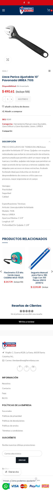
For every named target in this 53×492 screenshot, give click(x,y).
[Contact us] (5, 486)
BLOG (4, 398)
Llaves (32, 126)
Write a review (26, 321)
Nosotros (6, 383)
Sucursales (7, 411)
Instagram (28, 3)
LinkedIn (33, 368)
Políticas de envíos (10, 425)
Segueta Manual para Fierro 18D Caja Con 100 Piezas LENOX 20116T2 (39, 277)
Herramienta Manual (23, 124)
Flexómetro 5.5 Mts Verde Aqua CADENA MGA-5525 (13, 275)
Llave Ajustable (39, 124)
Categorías (7, 124)
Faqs (4, 393)
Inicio (4, 71)
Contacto (6, 388)
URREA (39, 126)
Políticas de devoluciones (13, 421)
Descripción (9, 141)
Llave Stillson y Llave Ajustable (15, 126)
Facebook (24, 3)
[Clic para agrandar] (7, 59)
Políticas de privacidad (12, 416)
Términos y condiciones (12, 430)
